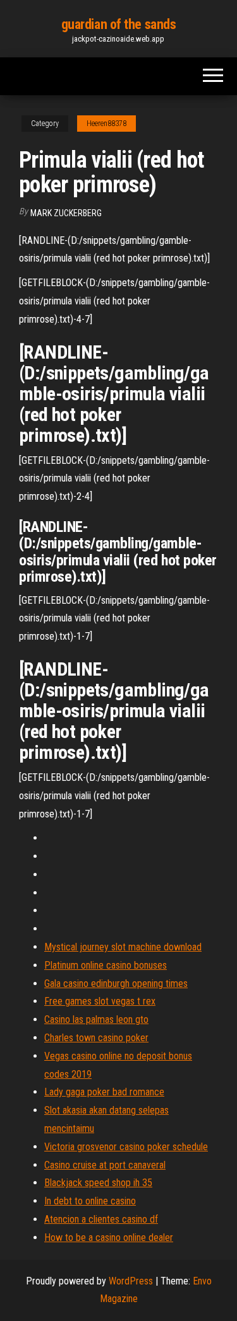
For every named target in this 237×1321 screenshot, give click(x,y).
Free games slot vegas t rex (99, 1001)
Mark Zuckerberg (66, 213)
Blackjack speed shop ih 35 (98, 1183)
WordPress (131, 1281)
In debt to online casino (90, 1201)
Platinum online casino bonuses (105, 965)
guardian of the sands (118, 24)
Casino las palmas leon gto (96, 1019)
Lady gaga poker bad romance (104, 1092)
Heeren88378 (106, 123)
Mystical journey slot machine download (123, 947)
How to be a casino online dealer (108, 1237)
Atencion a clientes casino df (101, 1219)
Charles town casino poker (96, 1038)
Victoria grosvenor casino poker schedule (126, 1147)
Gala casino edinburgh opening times (116, 983)
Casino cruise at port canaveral (105, 1165)
